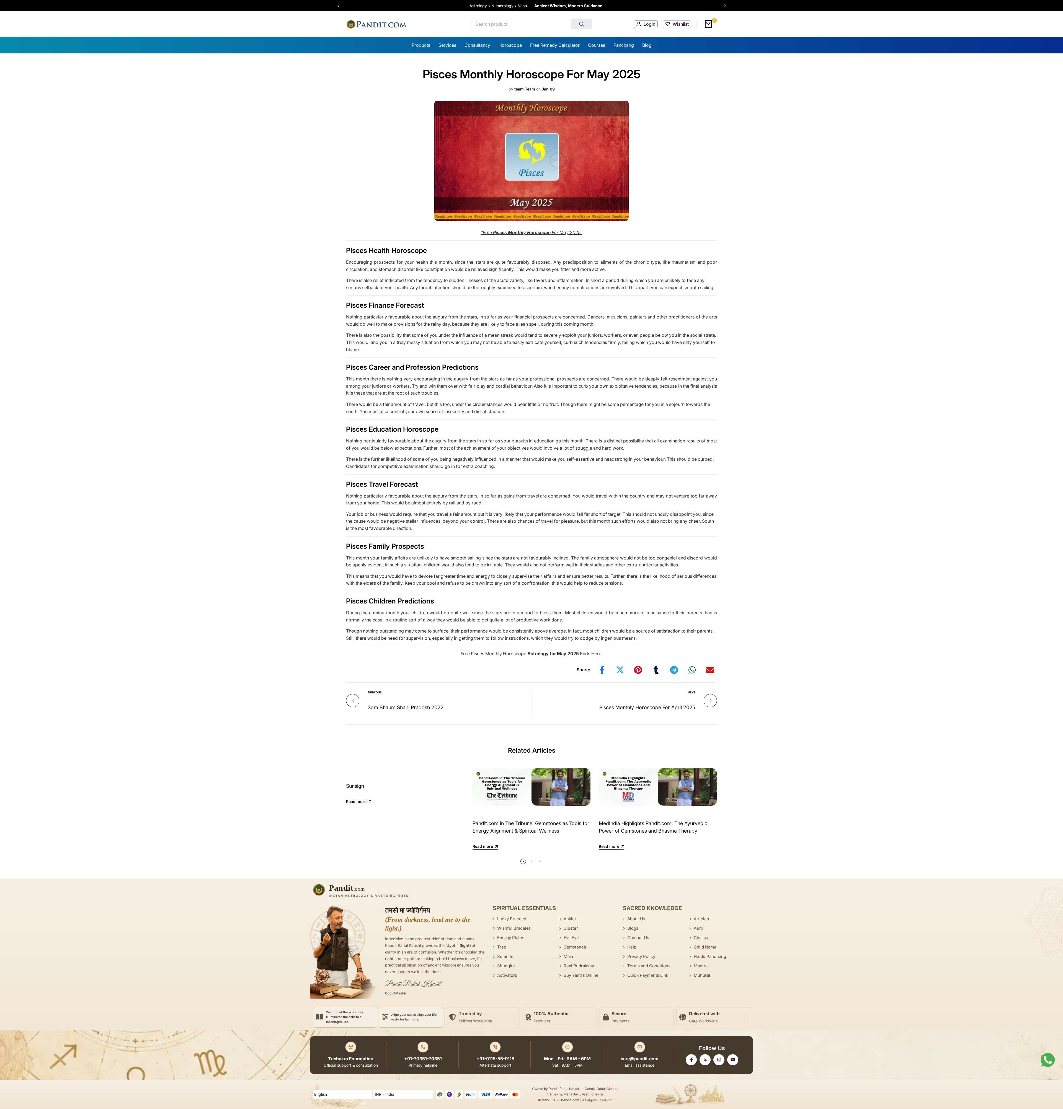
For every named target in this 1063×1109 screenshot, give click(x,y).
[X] (705, 1059)
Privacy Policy (641, 956)
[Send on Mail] (710, 670)
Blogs (632, 928)
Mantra (701, 965)
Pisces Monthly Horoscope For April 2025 (647, 707)
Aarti (698, 928)
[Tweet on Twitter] (620, 670)
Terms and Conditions (648, 965)
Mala (568, 956)
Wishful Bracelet (513, 928)
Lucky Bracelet (512, 918)
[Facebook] (691, 1059)
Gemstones (575, 947)
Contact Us (638, 937)
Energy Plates (510, 937)
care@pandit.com (640, 1058)
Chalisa (701, 937)
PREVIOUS (375, 692)
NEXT (691, 692)
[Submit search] (582, 24)
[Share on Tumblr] (656, 670)
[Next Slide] (722, 6)
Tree (501, 947)
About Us (636, 918)
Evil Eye (571, 937)
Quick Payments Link (647, 975)
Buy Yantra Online (581, 975)
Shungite (506, 965)
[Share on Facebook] (602, 670)
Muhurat (702, 975)
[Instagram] (718, 1059)
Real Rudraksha (579, 965)
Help (631, 947)
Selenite (505, 956)
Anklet (570, 918)
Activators (507, 975)
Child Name (705, 947)
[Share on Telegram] (674, 670)
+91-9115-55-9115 (495, 1058)
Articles (701, 918)
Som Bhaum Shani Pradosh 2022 (405, 707)
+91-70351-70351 (423, 1058)
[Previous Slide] (341, 6)
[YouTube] (732, 1059)
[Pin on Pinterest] (638, 670)
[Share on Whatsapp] (692, 670)
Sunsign (355, 786)
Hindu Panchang (710, 956)
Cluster (571, 928)
